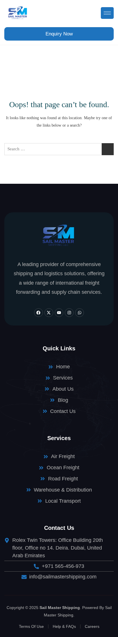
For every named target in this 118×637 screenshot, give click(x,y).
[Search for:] (59, 149)
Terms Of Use (31, 626)
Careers (92, 626)
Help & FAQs (64, 626)
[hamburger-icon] (107, 13)
